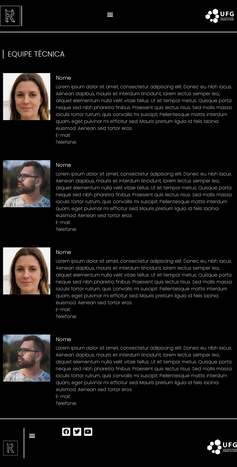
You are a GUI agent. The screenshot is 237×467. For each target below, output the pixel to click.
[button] (110, 14)
